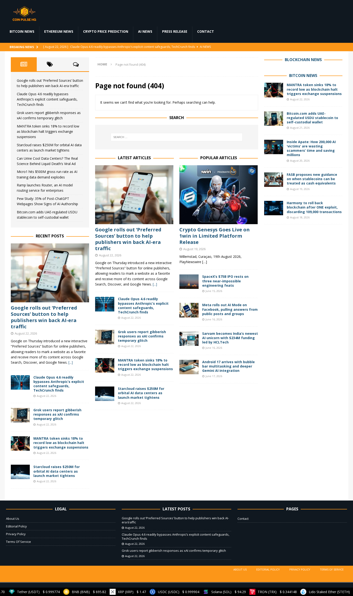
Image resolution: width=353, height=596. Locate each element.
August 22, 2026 (110, 255)
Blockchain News (303, 59)
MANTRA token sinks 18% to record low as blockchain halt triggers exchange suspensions (145, 364)
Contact (205, 31)
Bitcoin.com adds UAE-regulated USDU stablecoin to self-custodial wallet (312, 117)
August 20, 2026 (300, 160)
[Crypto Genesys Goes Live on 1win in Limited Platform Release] (218, 194)
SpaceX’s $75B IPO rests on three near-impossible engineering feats (225, 280)
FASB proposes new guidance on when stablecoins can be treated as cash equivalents (312, 178)
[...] (155, 284)
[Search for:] (176, 137)
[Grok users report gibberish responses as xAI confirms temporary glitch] (104, 337)
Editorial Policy (16, 526)
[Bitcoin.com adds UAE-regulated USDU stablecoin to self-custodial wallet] (273, 118)
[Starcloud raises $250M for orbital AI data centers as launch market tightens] (104, 394)
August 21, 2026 (300, 127)
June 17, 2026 (214, 376)
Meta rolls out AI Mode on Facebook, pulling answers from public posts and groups (230, 309)
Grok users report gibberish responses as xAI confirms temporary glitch (142, 336)
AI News (145, 31)
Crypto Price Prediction (105, 31)
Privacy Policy (16, 534)
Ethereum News (58, 31)
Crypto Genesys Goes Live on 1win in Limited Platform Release (214, 235)
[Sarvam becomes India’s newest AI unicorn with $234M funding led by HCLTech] (189, 338)
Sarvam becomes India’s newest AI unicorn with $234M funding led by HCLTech (230, 337)
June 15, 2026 (214, 291)
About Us (12, 518)
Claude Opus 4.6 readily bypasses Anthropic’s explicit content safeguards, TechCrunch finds (143, 305)
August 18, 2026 (300, 217)
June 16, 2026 (214, 319)
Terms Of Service (18, 541)
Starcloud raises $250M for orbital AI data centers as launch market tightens (141, 392)
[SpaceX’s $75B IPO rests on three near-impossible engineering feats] (189, 281)
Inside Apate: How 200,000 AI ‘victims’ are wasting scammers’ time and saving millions (311, 148)
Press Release (174, 31)
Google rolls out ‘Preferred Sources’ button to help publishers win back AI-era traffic (128, 239)
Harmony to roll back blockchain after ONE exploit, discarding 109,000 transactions (314, 207)
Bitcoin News (22, 31)
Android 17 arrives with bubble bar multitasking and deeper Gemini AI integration (228, 366)
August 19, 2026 (194, 249)
